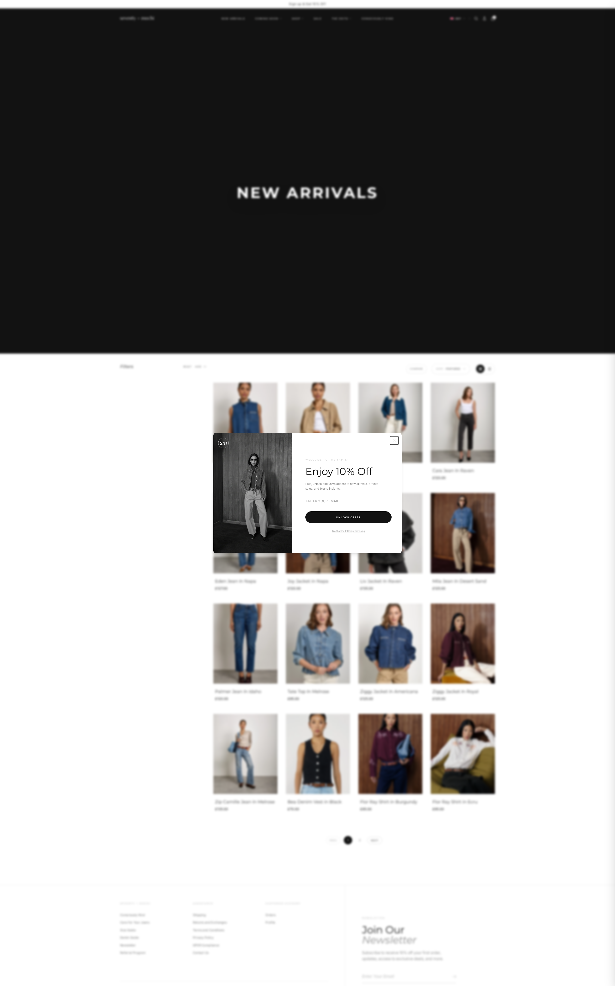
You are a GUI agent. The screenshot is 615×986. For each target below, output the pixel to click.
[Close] (394, 440)
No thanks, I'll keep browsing (348, 531)
